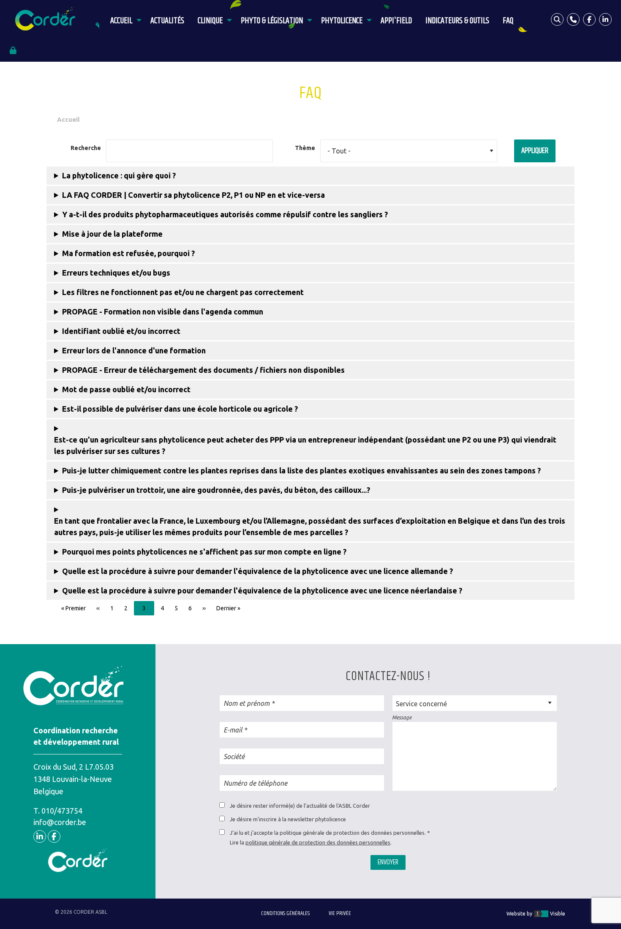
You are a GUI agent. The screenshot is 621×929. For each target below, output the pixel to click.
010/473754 (61, 810)
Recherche (86, 148)
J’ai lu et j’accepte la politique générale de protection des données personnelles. (328, 833)
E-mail (232, 730)
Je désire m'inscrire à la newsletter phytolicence (288, 819)
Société (234, 756)
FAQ (508, 20)
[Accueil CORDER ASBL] (47, 19)
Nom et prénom (246, 703)
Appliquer (534, 151)
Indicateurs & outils (457, 20)
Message (401, 717)
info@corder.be (59, 822)
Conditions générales (285, 913)
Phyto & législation (272, 20)
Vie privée (340, 913)
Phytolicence (341, 20)
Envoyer (388, 862)
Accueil (121, 20)
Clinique (210, 20)
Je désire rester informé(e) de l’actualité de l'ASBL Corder (300, 806)
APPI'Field (396, 20)
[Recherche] (557, 19)
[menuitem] (124, 19)
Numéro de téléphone (255, 783)
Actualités (167, 20)
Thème (305, 148)
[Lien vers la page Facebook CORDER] (589, 19)
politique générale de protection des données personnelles (317, 842)
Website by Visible (536, 913)
